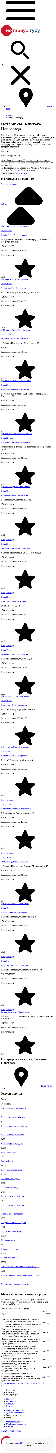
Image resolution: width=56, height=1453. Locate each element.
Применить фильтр (9, 173)
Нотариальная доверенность (13, 1108)
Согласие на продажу (10, 1179)
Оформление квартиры (11, 1231)
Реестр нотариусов (14, 1410)
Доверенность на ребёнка (12, 1135)
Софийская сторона (9, 184)
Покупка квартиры (9, 1258)
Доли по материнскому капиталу (15, 1284)
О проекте (10, 1399)
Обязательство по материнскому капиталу (20, 1266)
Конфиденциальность (16, 1424)
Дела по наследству (15, 1413)
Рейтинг (5, 204)
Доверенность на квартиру (13, 1117)
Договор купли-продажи (12, 1143)
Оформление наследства (12, 1214)
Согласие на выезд (9, 1187)
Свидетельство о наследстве (13, 1222)
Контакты (10, 1406)
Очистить (23, 173)
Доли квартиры (8, 1240)
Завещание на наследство (12, 1205)
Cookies (9, 1426)
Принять (28, 1446)
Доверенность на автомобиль (14, 1126)
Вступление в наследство (12, 1196)
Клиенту (10, 1404)
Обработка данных (14, 1422)
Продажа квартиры (9, 1249)
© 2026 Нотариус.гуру (11, 1431)
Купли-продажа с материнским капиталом (20, 1275)
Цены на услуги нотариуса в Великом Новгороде (23, 1383)
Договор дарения (8, 1152)
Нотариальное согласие (11, 1170)
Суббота (16, 170)
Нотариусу (11, 1401)
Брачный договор (9, 1161)
